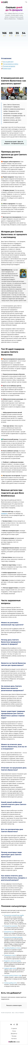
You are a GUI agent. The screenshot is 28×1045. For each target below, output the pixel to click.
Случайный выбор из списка (12, 997)
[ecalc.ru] (5, 2)
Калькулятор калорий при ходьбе (14, 959)
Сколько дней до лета (10, 1033)
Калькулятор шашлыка (10, 971)
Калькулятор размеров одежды (13, 984)
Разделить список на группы (12, 1011)
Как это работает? (8, 62)
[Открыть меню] (25, 2)
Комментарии (7, 68)
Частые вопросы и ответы (10, 64)
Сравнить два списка (10, 1019)
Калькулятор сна (9, 977)
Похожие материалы (9, 66)
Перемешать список (10, 1004)
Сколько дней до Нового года (12, 1026)
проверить (4, 540)
